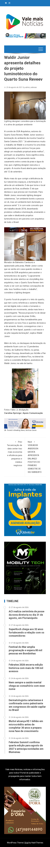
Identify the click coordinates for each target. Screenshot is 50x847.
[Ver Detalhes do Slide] (25, 35)
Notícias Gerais (31, 430)
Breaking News (19, 430)
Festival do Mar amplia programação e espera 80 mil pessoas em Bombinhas (25, 650)
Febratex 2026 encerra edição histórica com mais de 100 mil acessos (26, 668)
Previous (8, 35)
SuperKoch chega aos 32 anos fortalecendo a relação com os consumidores (26, 632)
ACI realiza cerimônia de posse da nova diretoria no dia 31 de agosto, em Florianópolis (26, 614)
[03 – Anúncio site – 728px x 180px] (25, 423)
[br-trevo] (25, 229)
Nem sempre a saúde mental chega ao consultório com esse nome (27, 685)
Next (42, 35)
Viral (26, 843)
